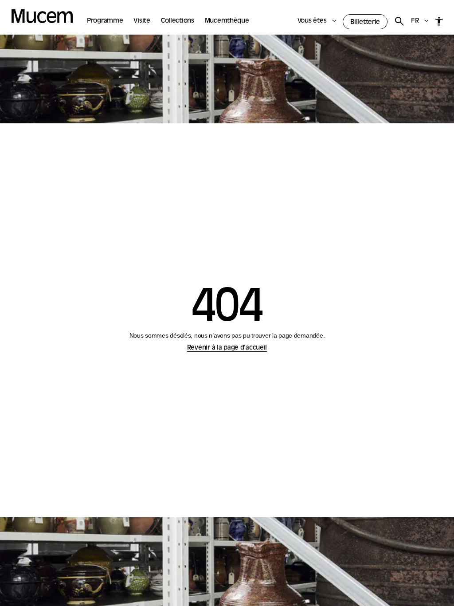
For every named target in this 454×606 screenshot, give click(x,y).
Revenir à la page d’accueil (227, 348)
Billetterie (365, 22)
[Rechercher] (399, 21)
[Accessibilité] (439, 21)
